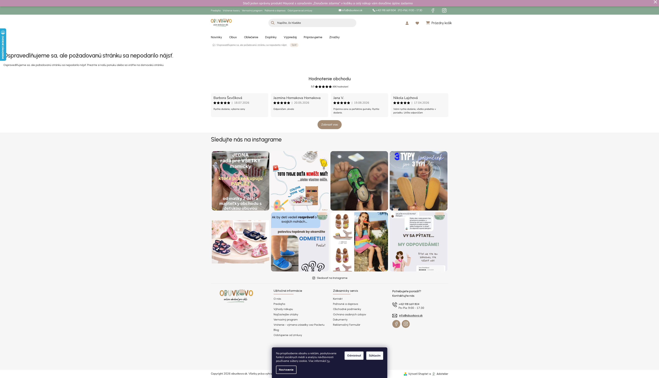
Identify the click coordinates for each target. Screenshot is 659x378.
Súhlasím (375, 356)
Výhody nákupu (283, 309)
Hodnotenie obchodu (330, 78)
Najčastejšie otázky (286, 314)
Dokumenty (340, 319)
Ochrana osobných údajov (349, 314)
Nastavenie (286, 369)
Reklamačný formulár (346, 324)
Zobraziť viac (329, 124)
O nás (277, 298)
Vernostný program (252, 10)
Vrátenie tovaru (231, 10)
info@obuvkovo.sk (351, 10)
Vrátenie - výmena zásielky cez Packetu (299, 324)
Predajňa (216, 10)
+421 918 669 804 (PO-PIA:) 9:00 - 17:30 (398, 10)
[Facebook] (433, 10)
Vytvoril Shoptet (418, 373)
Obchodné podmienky (347, 309)
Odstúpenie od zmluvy (300, 10)
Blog (276, 330)
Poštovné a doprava (275, 10)
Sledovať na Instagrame (332, 278)
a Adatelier (438, 373)
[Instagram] (444, 10)
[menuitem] (216, 37)
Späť (294, 44)
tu (328, 361)
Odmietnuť (354, 356)
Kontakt (338, 298)
